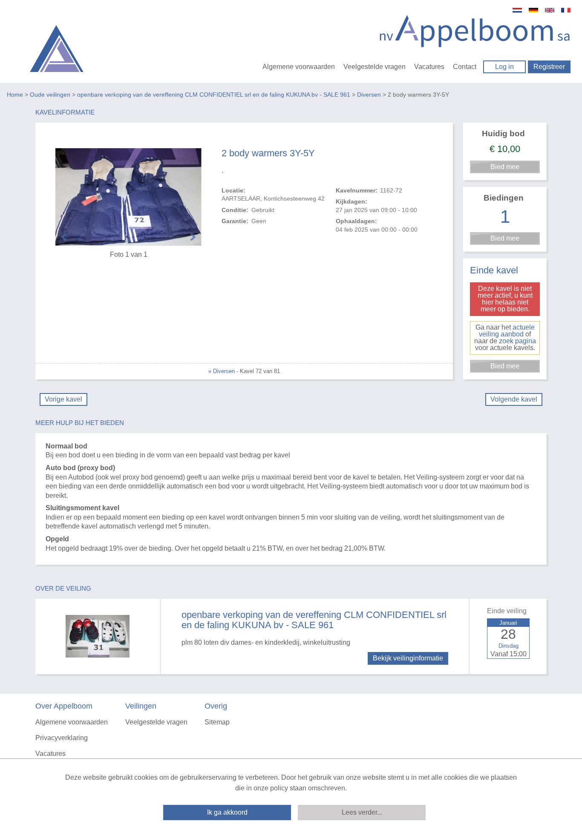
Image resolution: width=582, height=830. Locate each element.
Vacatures (429, 66)
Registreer (549, 66)
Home (15, 94)
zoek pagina (517, 341)
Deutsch (533, 10)
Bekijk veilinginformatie (408, 658)
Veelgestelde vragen (374, 66)
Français (565, 10)
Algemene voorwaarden (298, 66)
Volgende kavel (513, 399)
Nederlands (517, 10)
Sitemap (217, 722)
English (549, 10)
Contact (464, 66)
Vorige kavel (63, 399)
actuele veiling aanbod (507, 331)
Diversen (369, 94)
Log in (504, 66)
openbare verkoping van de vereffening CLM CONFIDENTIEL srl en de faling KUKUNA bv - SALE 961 (213, 94)
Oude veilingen (50, 94)
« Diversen (221, 371)
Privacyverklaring (61, 737)
